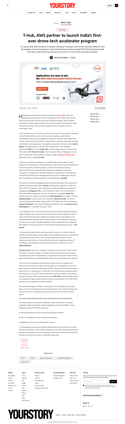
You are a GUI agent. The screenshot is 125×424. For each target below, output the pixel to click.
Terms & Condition (81, 415)
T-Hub (31, 358)
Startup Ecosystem (45, 358)
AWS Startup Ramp (61, 57)
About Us (58, 415)
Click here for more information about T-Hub (24, 340)
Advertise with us (48, 353)
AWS (22, 358)
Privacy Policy (71, 415)
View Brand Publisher (66, 25)
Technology (61, 30)
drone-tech (24, 362)
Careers (64, 415)
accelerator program (63, 358)
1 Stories (72, 57)
